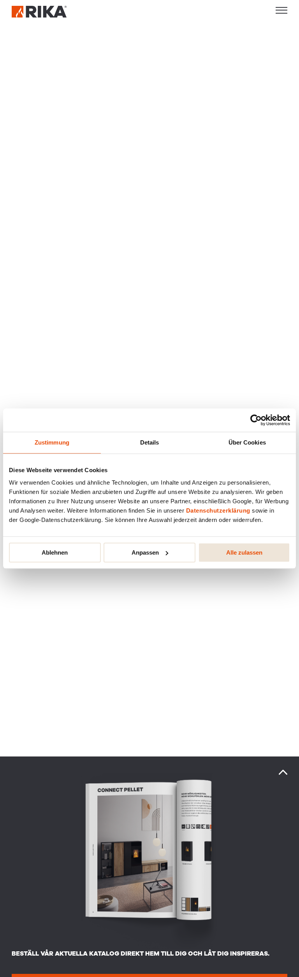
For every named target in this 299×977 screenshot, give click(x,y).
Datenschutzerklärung (218, 510)
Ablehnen (55, 552)
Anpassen (145, 552)
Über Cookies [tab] (247, 442)
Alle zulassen (244, 552)
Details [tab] (149, 442)
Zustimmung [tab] (52, 442)
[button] (281, 10)
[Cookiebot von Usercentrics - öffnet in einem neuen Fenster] (256, 420)
